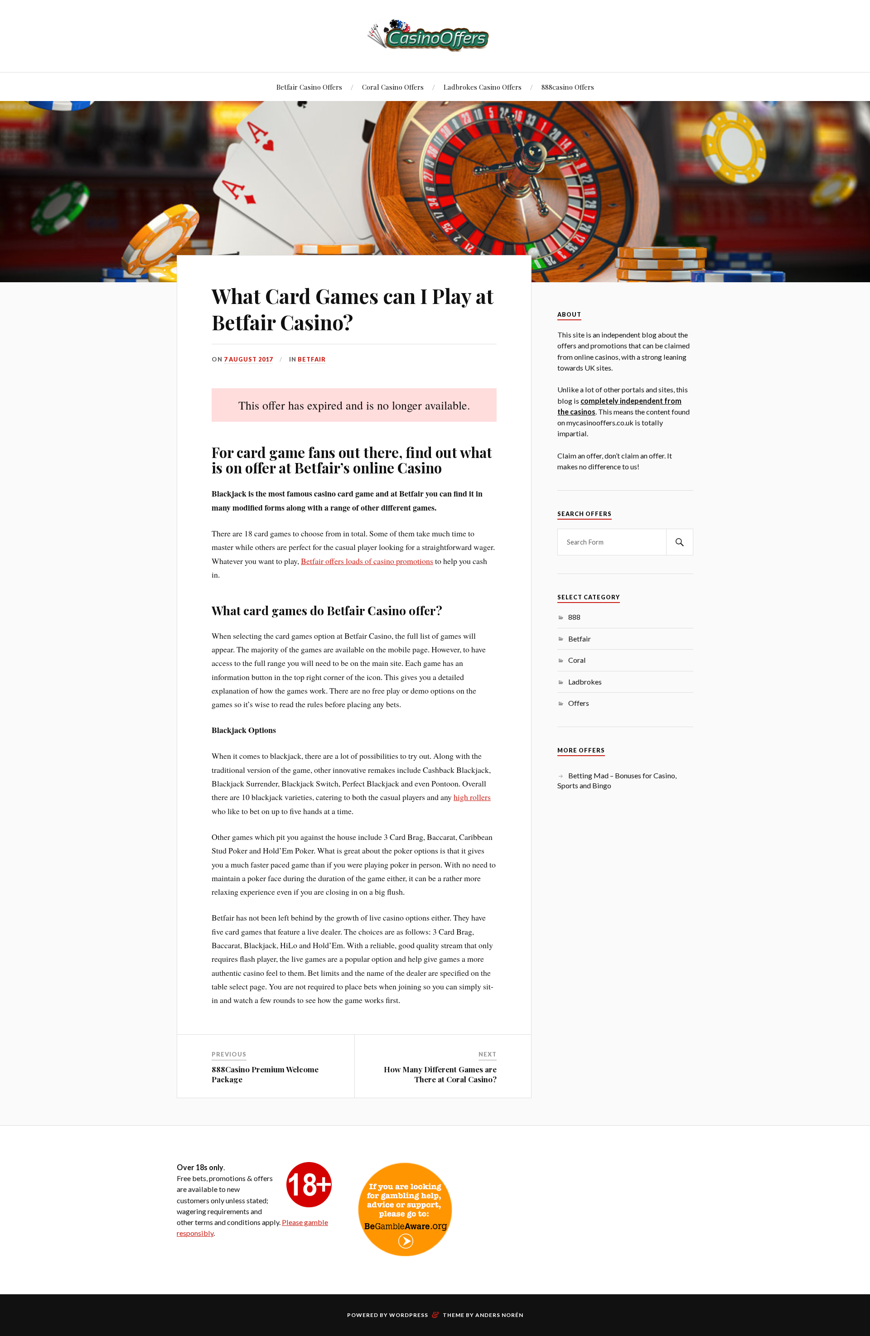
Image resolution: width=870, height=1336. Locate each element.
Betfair (312, 359)
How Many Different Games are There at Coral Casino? (440, 1074)
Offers (578, 703)
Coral (577, 660)
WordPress (408, 1315)
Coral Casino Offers (393, 87)
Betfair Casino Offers (309, 87)
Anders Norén (499, 1315)
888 (574, 617)
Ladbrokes (585, 681)
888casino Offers (567, 87)
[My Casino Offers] (435, 35)
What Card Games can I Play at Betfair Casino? (352, 308)
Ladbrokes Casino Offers (483, 87)
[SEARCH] (679, 542)
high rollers (472, 796)
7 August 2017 (248, 359)
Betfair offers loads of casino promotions (367, 560)
